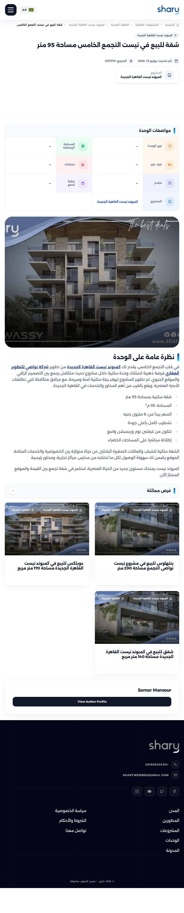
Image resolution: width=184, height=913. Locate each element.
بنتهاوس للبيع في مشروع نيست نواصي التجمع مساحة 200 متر (143, 565)
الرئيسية (170, 24)
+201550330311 (157, 764)
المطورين (170, 820)
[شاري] (168, 10)
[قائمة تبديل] (11, 10)
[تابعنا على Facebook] (174, 791)
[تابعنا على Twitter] (162, 791)
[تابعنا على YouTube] (149, 791)
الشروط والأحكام (72, 820)
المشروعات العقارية (147, 24)
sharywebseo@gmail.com (146, 775)
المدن (174, 810)
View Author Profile (92, 701)
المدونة (172, 850)
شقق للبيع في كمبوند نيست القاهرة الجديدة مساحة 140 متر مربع (139, 654)
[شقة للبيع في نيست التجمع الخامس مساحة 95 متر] (92, 282)
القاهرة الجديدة (120, 24)
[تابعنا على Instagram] (137, 791)
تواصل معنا (76, 830)
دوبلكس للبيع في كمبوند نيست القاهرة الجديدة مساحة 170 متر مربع (50, 565)
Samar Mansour (154, 690)
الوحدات (172, 840)
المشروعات (169, 830)
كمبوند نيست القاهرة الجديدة (87, 24)
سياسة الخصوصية (70, 810)
